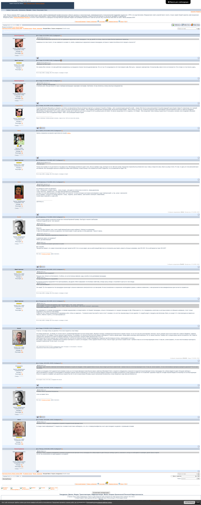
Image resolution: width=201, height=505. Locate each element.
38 (64, 217)
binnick (19, 328)
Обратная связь (102, 498)
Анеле (19, 419)
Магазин (101, 499)
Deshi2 (19, 217)
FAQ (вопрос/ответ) (118, 496)
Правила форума (113, 21)
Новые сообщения (92, 21)
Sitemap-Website (40, 3)
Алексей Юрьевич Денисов (22, 17)
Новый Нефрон (80, 498)
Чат (130, 496)
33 (61, 80)
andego (19, 363)
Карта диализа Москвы (91, 498)
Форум (126, 496)
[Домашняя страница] (42, 128)
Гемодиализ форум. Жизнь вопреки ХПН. (12, 28)
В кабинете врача (27, 28)
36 (64, 160)
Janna (19, 182)
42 (61, 363)
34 (61, 105)
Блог (133, 496)
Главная (8, 10)
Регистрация (40, 10)
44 (61, 419)
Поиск (34, 10)
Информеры (22, 10)
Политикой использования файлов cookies (99, 502)
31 (61, 35)
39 (64, 269)
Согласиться (189, 502)
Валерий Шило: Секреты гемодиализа (52, 28)
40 (64, 301)
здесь (68, 133)
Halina (19, 130)
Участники (102, 21)
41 (61, 328)
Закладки (193, 11)
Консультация (111, 498)
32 (61, 60)
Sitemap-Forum (31, 3)
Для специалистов (107, 496)
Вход (45, 10)
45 (62, 448)
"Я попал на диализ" (45, 253)
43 (61, 387)
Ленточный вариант (80, 21)
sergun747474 (19, 105)
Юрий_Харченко (19, 60)
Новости (90, 496)
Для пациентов (97, 496)
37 (64, 182)
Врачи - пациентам (37, 28)
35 (62, 130)
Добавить (198, 11)
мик (14, 27)
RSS (25, 3)
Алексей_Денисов (19, 27)
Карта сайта (15, 10)
